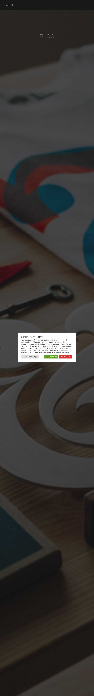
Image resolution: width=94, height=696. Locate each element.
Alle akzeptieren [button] (51, 357)
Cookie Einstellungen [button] (30, 357)
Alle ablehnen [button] (65, 357)
